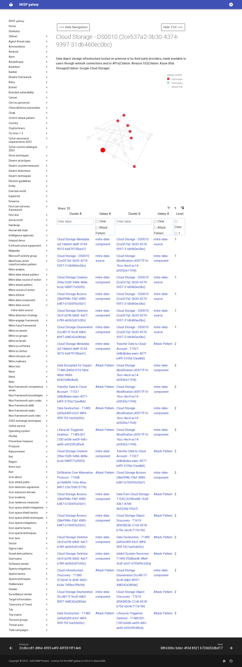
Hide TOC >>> (173, 27)
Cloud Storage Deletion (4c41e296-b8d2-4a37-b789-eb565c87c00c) (72, 315)
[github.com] (231, 661)
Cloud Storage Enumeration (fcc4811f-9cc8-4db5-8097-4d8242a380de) (75, 332)
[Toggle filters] (168, 208)
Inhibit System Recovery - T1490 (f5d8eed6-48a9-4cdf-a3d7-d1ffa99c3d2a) (133, 558)
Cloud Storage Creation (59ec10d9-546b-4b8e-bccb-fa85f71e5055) (72, 282)
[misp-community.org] (224, 661)
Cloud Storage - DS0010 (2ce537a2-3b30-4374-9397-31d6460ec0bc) (132, 244)
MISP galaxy (16, 21)
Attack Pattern (102, 230)
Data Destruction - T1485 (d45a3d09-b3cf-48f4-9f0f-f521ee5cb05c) (73, 413)
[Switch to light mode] (231, 4)
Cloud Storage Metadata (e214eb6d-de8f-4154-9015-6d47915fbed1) (73, 244)
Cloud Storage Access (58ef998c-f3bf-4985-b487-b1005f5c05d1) (72, 298)
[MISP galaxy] (11, 4)
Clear (102, 221)
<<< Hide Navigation (73, 27)
